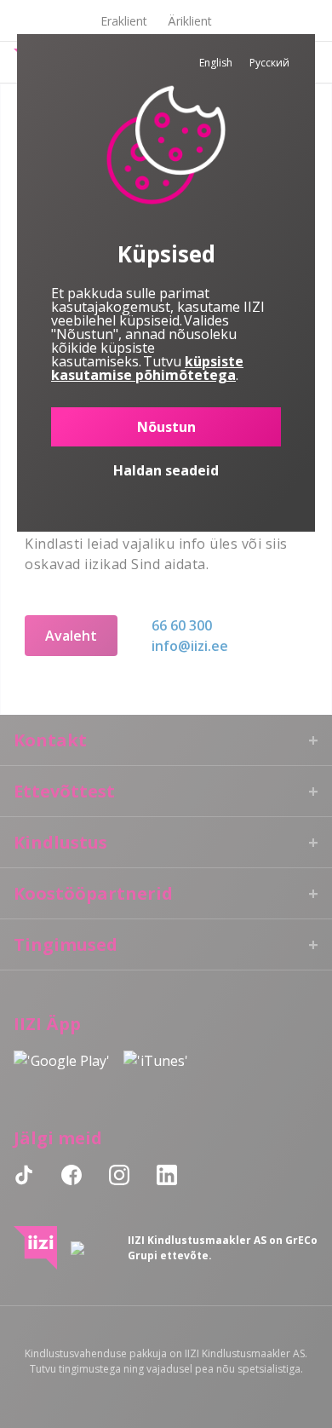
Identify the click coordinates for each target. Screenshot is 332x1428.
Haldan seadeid (166, 470)
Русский (269, 62)
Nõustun (166, 426)
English (215, 62)
